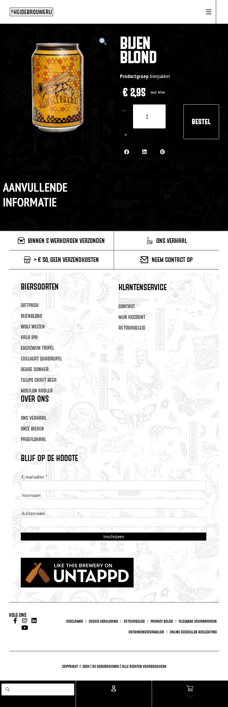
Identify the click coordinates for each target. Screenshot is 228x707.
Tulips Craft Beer (39, 380)
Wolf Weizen (33, 326)
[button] (126, 151)
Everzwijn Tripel (37, 348)
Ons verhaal (33, 418)
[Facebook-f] (15, 620)
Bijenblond (31, 316)
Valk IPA (29, 337)
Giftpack (30, 305)
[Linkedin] (34, 620)
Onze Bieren (32, 428)
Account (114, 696)
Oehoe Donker (35, 369)
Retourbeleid (131, 328)
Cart (190, 696)
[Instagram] (24, 620)
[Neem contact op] (143, 259)
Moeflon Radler (37, 390)
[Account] (114, 688)
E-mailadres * (34, 477)
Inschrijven (113, 536)
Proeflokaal (33, 439)
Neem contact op (172, 259)
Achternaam (33, 513)
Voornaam (31, 495)
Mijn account (131, 317)
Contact (126, 306)
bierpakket (160, 76)
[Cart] (190, 688)
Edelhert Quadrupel (41, 358)
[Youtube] (24, 627)
